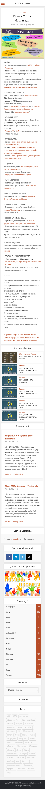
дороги (25, 761)
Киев (18, 735)
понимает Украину (22, 112)
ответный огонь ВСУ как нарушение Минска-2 (21, 87)
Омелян (7, 338)
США (17, 131)
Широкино (31, 757)
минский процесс (14, 765)
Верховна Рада (13, 720)
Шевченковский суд (29, 340)
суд (9, 773)
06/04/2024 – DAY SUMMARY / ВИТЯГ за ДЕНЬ (28, 417)
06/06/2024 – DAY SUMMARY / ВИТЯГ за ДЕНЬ (28, 405)
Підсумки (22, 12)
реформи (28, 765)
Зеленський (28, 731)
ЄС (9, 716)
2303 (32, 24)
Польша (11, 746)
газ (18, 761)
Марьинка (24, 739)
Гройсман (11, 727)
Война (21, 335)
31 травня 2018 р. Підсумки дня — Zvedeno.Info (18, 437)
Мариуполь (12, 739)
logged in (16, 539)
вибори (11, 761)
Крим (25, 735)
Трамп (32, 754)
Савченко (8, 340)
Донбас (29, 727)
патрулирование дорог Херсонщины (17, 175)
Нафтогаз (19, 742)
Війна (20, 354)
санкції (31, 769)
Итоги (10, 735)
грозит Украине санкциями (18, 106)
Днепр (27, 335)
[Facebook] (9, 557)
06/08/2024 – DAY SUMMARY (26, 381)
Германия (29, 724)
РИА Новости (26, 338)
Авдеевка (24, 716)
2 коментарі (24, 24)
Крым (34, 335)
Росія (19, 750)
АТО (15, 716)
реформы (15, 338)
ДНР (20, 727)
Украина (8, 131)
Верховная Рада (11, 335)
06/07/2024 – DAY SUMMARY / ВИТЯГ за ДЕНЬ (28, 393)
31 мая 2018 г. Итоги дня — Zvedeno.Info (21, 486)
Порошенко (22, 746)
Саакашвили (12, 754)
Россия (36, 338)
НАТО (10, 742)
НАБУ (33, 739)
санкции (22, 769)
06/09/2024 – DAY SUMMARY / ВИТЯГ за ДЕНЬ (28, 370)
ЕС (13, 131)
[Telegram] (16, 557)
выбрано (7, 251)
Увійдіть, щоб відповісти (14, 474)
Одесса (29, 742)
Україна (33, 354)
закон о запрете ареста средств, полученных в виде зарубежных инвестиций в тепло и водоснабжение (20, 150)
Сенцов (24, 754)
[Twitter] (23, 557)
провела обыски (31, 95)
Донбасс (11, 731)
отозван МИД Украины (12, 210)
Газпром (19, 724)
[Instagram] (29, 557)
